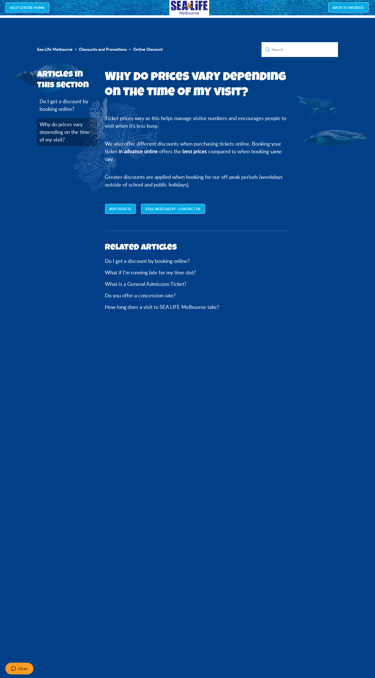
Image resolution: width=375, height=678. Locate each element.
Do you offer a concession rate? (140, 295)
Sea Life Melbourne (55, 49)
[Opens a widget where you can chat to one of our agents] (19, 669)
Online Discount (148, 49)
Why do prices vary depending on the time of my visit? (65, 132)
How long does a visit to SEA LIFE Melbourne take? (162, 307)
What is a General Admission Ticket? (145, 284)
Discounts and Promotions (103, 49)
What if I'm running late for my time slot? (150, 272)
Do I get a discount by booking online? (64, 105)
